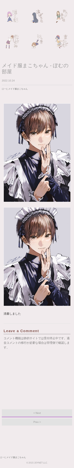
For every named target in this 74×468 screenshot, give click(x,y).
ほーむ (12, 16)
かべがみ (12, 41)
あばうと (37, 16)
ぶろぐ (37, 41)
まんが (61, 41)
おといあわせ (61, 16)
